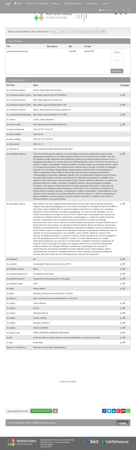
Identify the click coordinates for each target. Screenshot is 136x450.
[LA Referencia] (115, 441)
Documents (92, 3)
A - (117, 10)
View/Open (117, 71)
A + (129, 10)
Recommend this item (41, 411)
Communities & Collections (37, 3)
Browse (55, 3)
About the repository (73, 3)
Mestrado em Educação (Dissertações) (49, 347)
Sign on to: (106, 10)
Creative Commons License (44, 422)
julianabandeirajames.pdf (17, 51)
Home (19, 3)
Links (105, 3)
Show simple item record (17, 411)
